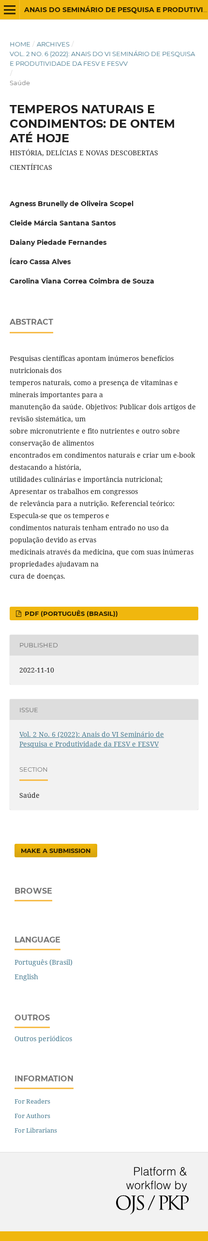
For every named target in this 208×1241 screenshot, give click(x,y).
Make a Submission (56, 850)
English (26, 976)
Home (20, 44)
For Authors (32, 1115)
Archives (53, 44)
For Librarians (36, 1130)
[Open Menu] (9, 9)
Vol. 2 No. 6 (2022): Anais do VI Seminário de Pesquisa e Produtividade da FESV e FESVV (102, 58)
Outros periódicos (43, 1038)
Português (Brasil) (44, 962)
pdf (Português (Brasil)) (70, 613)
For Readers (32, 1101)
